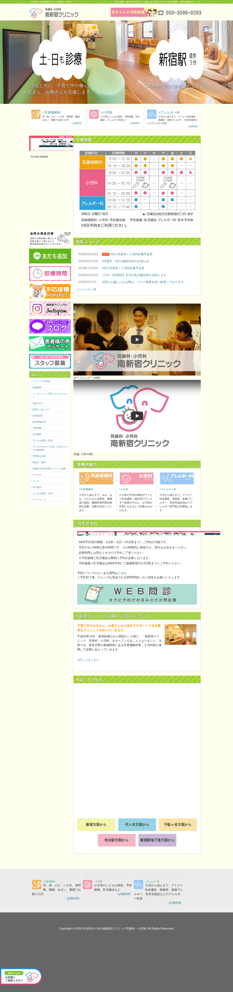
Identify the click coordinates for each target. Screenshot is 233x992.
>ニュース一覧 (86, 289)
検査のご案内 (39, 462)
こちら (122, 572)
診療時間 (37, 387)
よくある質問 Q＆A (43, 493)
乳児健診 (37, 434)
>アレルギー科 (169, 112)
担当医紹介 (38, 415)
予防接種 (37, 428)
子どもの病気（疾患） (43, 440)
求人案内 (37, 487)
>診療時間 (77, 123)
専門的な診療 (39, 456)
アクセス (37, 475)
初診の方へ (38, 403)
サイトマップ (39, 499)
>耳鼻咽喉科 (51, 112)
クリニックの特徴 (41, 381)
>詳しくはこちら (88, 659)
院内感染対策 (39, 422)
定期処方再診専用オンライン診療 (49, 468)
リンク (36, 481)
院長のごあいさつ (41, 409)
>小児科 (106, 112)
